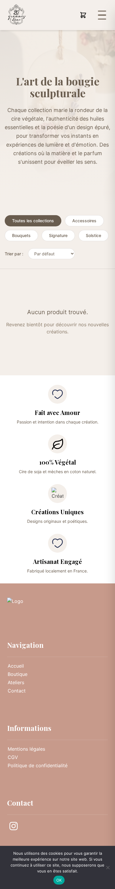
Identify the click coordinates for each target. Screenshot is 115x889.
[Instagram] (13, 827)
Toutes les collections (33, 220)
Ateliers (16, 682)
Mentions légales (26, 749)
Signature (58, 235)
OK (59, 880)
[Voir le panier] (83, 15)
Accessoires (84, 220)
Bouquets (21, 235)
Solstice (93, 235)
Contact (17, 691)
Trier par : (14, 253)
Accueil (16, 666)
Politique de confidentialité (38, 765)
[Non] (108, 867)
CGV (13, 757)
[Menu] (102, 15)
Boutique (17, 674)
